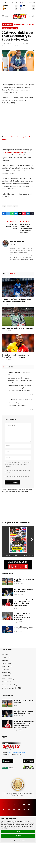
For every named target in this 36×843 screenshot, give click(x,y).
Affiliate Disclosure (8, 682)
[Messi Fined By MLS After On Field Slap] (7, 581)
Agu (4, 206)
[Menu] (5, 16)
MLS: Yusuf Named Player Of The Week (17, 328)
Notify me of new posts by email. (18, 476)
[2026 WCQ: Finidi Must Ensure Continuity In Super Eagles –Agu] (18, 71)
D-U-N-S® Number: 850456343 (12, 688)
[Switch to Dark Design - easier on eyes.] (33, 16)
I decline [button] (18, 835)
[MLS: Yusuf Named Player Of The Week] (18, 316)
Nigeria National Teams (10, 28)
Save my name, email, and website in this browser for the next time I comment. (17, 465)
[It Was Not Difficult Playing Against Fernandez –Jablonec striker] (18, 287)
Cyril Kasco (13, 399)
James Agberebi (17, 241)
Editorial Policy (6, 676)
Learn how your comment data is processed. (17, 491)
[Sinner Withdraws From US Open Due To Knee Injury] (7, 629)
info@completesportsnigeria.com (16, 752)
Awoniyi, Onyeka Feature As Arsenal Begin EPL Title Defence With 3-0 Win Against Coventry (24, 603)
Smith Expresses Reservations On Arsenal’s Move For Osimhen (15, 356)
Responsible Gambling (9, 685)
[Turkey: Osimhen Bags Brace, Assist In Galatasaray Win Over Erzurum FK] (7, 616)
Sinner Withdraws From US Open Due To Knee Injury (23, 628)
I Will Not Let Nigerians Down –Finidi (11, 226)
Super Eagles (19, 24)
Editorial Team (7, 666)
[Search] (30, 16)
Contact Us (6, 657)
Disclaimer (5, 670)
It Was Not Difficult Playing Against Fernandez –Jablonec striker (16, 300)
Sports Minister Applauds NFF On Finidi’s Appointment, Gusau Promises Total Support (26, 228)
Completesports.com (14, 152)
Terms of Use (6, 663)
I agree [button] (18, 831)
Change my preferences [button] (18, 840)
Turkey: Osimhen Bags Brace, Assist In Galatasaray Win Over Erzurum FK (22, 616)
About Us (5, 654)
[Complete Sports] (19, 16)
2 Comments (7, 46)
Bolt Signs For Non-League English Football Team (23, 590)
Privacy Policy (6, 673)
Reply (31, 394)
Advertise (5, 660)
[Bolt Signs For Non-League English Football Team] (7, 592)
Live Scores (7, 25)
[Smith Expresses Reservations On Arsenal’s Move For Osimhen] (18, 343)
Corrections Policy (8, 679)
